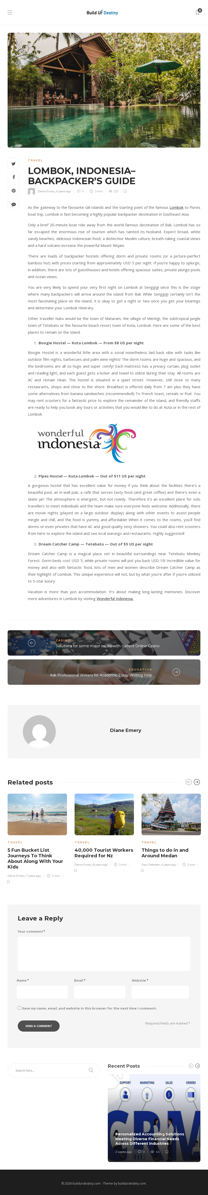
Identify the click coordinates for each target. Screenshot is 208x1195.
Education (140, 669)
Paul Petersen (151, 864)
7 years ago (33, 876)
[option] (37, 838)
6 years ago (63, 191)
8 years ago (100, 864)
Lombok (176, 207)
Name (23, 980)
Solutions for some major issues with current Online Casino (108, 646)
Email (79, 980)
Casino (63, 640)
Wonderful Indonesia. (115, 598)
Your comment (31, 931)
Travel (35, 160)
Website (140, 980)
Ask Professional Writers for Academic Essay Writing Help (101, 675)
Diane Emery (46, 191)
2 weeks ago (123, 1152)
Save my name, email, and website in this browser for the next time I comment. (89, 1008)
